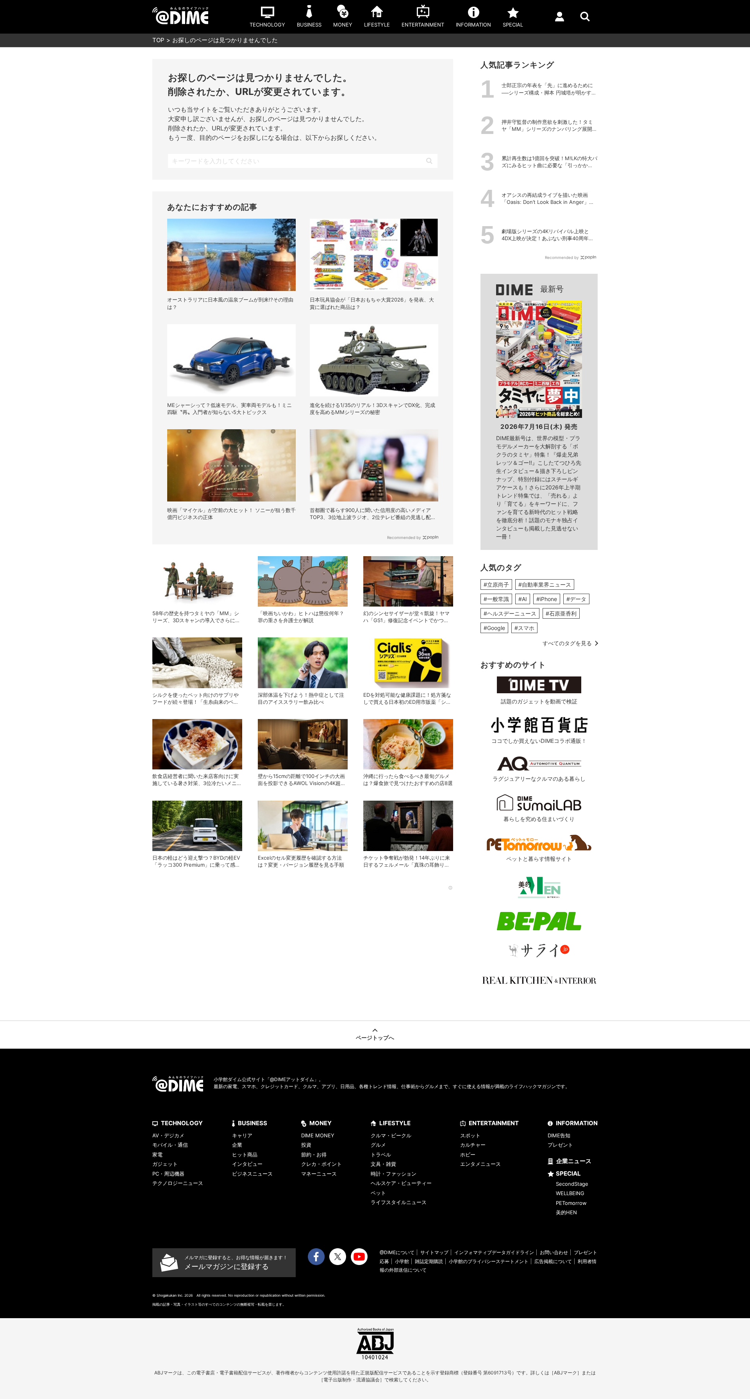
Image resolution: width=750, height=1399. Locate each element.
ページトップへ (375, 1037)
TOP (158, 40)
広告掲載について (553, 1261)
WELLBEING (570, 1193)
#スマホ (524, 628)
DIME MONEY (317, 1135)
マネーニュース (319, 1174)
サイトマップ (434, 1252)
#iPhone (546, 599)
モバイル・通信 (170, 1145)
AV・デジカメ (168, 1135)
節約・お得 (314, 1154)
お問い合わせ (554, 1252)
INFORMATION (577, 1123)
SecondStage (572, 1184)
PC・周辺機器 (168, 1174)
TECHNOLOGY (182, 1123)
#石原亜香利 (561, 613)
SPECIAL (568, 1173)
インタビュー (247, 1164)
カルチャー (473, 1145)
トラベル (381, 1154)
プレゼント (560, 1145)
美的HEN (566, 1212)
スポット (470, 1135)
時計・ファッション (393, 1174)
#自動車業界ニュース (544, 584)
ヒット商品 (244, 1154)
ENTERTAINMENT (494, 1123)
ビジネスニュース (252, 1174)
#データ (576, 599)
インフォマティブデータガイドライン (494, 1252)
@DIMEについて (397, 1252)
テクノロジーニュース (177, 1183)
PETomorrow (571, 1203)
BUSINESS (252, 1123)
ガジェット (165, 1164)
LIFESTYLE (395, 1123)
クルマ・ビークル (391, 1135)
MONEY (320, 1123)
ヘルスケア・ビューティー (401, 1183)
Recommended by (404, 537)
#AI (522, 599)
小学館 (402, 1261)
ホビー (467, 1154)
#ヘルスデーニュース (510, 613)
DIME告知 (559, 1135)
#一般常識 (496, 599)
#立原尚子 (496, 584)
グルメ (378, 1145)
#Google (494, 628)
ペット (378, 1193)
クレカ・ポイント (321, 1164)
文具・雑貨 (383, 1164)
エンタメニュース (480, 1164)
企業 (237, 1145)
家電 (157, 1154)
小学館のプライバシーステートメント (489, 1261)
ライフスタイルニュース (399, 1202)
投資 (306, 1145)
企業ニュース (573, 1161)
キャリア (242, 1135)
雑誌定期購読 (429, 1261)
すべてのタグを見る (567, 643)
